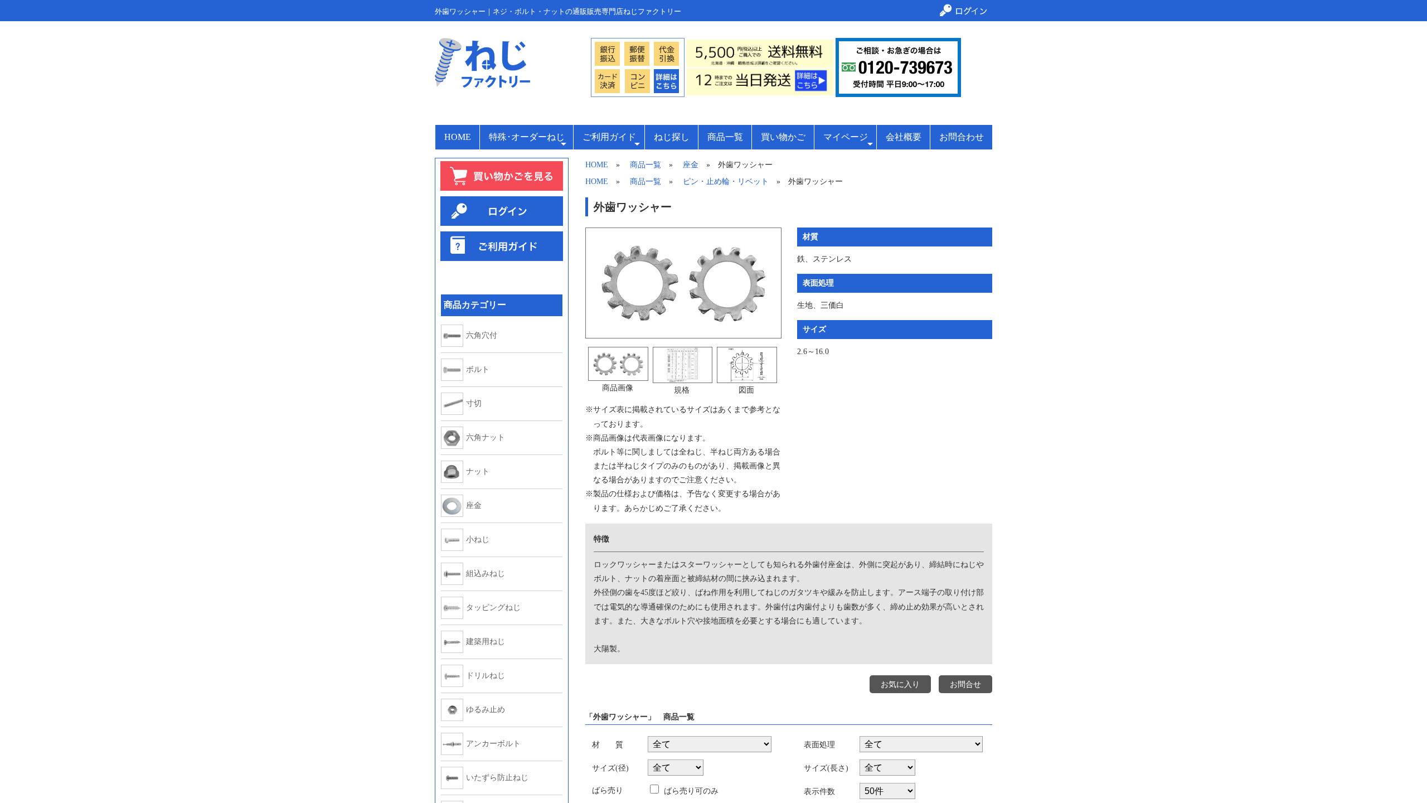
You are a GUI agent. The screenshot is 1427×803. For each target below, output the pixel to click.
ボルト (477, 370)
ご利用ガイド (609, 137)
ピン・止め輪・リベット (726, 181)
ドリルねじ (485, 676)
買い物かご (783, 137)
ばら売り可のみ (690, 791)
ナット (477, 472)
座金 (474, 506)
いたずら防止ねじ (497, 778)
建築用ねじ (485, 642)
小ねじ (477, 540)
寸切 (474, 404)
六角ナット (485, 438)
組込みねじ (485, 574)
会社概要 (903, 137)
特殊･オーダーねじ (527, 137)
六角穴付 (481, 336)
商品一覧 (725, 137)
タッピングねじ (493, 608)
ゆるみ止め (485, 710)
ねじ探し (672, 137)
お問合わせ (961, 137)
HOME (457, 137)
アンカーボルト (493, 744)
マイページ (845, 137)
